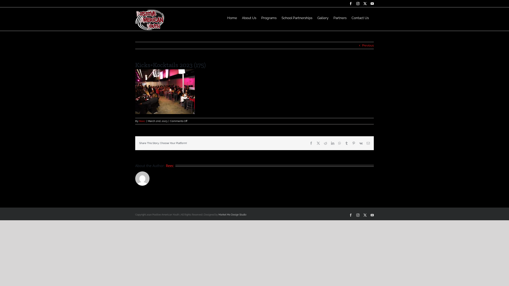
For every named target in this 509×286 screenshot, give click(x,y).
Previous (368, 45)
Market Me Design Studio (232, 214)
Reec (142, 121)
